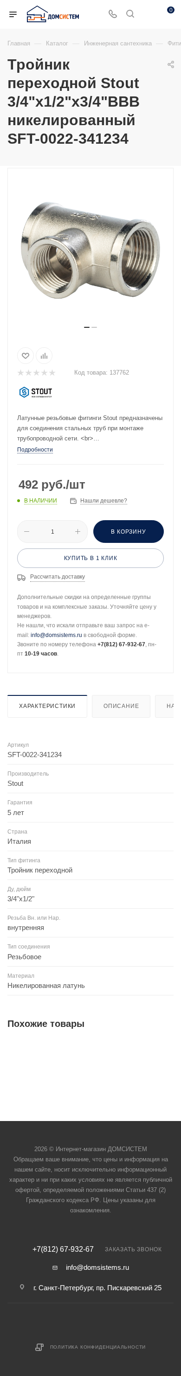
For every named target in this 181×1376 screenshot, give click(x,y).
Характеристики (47, 706)
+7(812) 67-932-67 (63, 1249)
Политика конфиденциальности (98, 1347)
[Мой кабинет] (147, 15)
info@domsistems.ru (56, 635)
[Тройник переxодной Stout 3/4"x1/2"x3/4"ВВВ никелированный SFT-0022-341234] (90, 250)
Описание (121, 706)
